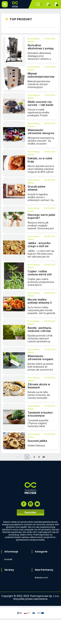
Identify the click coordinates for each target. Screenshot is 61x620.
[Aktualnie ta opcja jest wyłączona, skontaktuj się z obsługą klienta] (48, 4)
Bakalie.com (41, 577)
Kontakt (8, 559)
